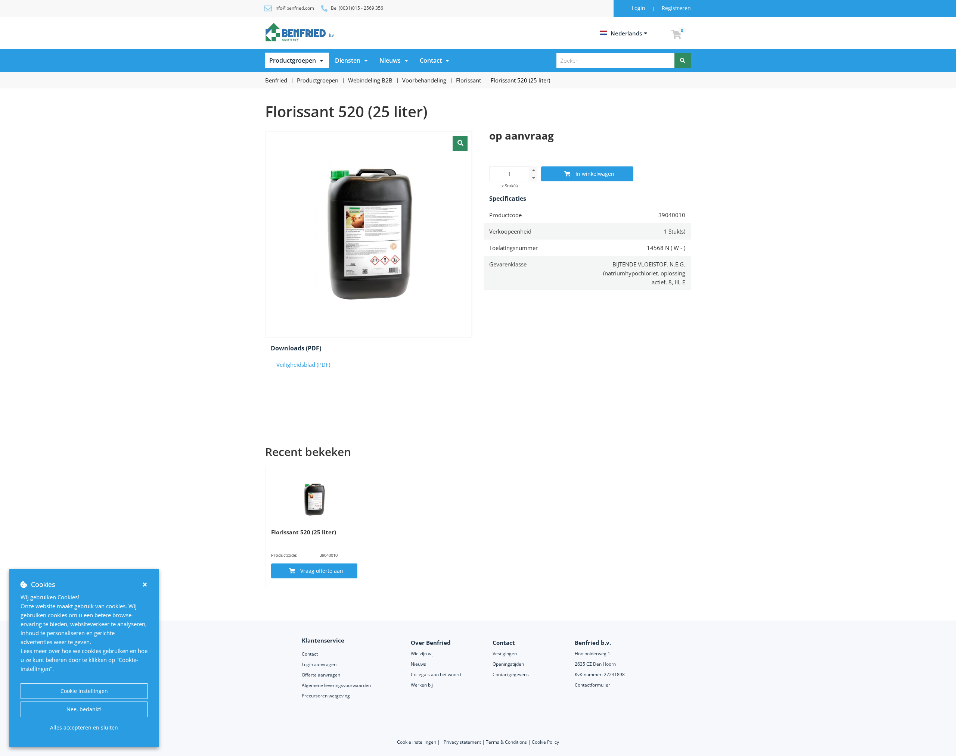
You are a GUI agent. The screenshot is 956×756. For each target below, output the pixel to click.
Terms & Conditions (506, 742)
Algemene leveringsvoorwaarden (337, 685)
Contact (431, 60)
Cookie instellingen (84, 690)
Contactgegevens (511, 674)
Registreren (676, 8)
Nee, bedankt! (84, 709)
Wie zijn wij (422, 653)
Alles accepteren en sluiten (84, 727)
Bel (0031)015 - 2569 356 (357, 8)
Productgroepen (292, 60)
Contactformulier (592, 685)
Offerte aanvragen (321, 675)
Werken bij (422, 685)
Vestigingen (505, 653)
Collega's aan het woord (436, 674)
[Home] (301, 32)
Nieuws (390, 60)
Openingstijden (508, 664)
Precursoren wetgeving (326, 696)
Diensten (347, 60)
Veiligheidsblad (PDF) (303, 364)
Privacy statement (463, 742)
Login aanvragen (319, 664)
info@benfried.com (294, 8)
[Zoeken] (682, 60)
